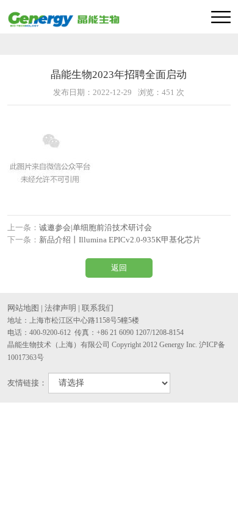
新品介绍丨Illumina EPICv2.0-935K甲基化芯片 (120, 239)
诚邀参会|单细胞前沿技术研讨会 (95, 227)
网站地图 (23, 307)
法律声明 (60, 307)
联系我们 (98, 307)
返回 (119, 267)
